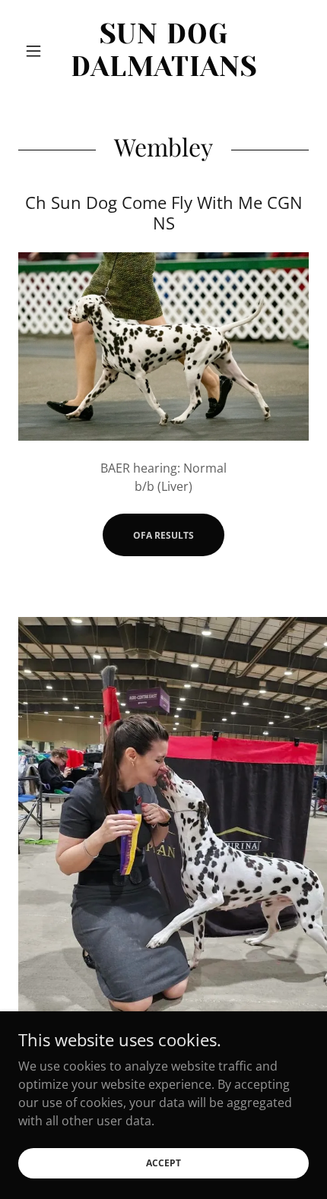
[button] (40, 51)
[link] (163, 51)
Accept (163, 1162)
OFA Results (163, 535)
